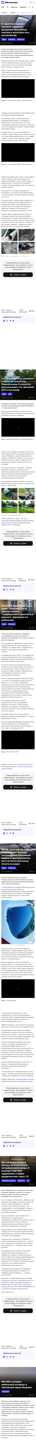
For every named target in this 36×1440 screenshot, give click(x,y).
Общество (14, 7)
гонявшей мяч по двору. (25, 1081)
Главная (4, 12)
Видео (13, 12)
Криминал (23, 7)
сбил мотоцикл (6, 522)
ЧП (7, 7)
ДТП (2, 7)
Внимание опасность (9, 1180)
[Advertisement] (18, 291)
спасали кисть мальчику (9, 1280)
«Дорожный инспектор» (9, 889)
